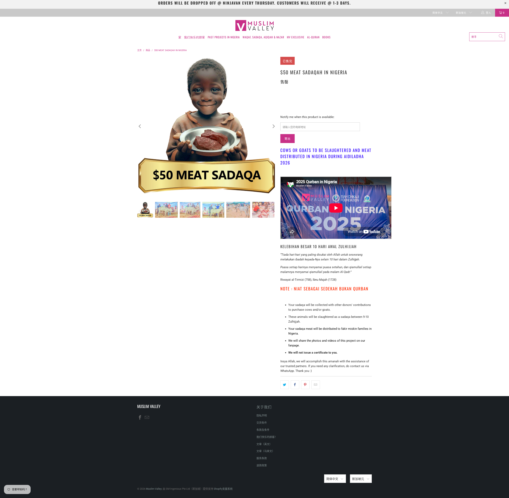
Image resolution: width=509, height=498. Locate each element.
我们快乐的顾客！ (266, 436)
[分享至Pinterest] (305, 384)
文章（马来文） (265, 451)
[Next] (273, 126)
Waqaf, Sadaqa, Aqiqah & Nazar (263, 37)
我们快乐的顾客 (194, 37)
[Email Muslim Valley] (147, 417)
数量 (283, 90)
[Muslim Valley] (254, 25)
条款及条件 (262, 429)
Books (326, 37)
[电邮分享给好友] (315, 384)
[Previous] (140, 126)
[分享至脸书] (295, 384)
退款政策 (261, 465)
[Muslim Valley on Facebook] (140, 417)
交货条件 (261, 422)
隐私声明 (261, 415)
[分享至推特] (284, 384)
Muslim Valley (153, 488)
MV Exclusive (295, 37)
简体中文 (438, 12)
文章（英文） (264, 444)
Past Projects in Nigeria (224, 37)
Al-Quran (313, 37)
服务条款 (261, 458)
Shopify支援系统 (223, 488)
